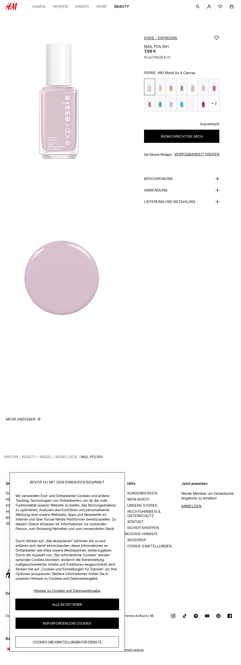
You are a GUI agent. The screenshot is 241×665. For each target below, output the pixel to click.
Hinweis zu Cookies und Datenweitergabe (67, 591)
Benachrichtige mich (182, 136)
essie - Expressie (160, 38)
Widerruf (136, 540)
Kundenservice (142, 493)
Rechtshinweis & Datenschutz (144, 513)
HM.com (11, 457)
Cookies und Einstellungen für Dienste (67, 642)
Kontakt (135, 522)
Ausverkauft (209, 124)
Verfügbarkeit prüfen (196, 154)
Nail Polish (92, 457)
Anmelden (191, 506)
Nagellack (66, 457)
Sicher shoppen (143, 528)
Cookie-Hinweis (142, 534)
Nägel (46, 457)
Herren (60, 6)
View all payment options (126, 650)
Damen (38, 6)
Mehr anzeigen (20, 419)
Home (101, 6)
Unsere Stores (142, 505)
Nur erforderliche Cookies (67, 623)
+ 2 (214, 103)
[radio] (149, 87)
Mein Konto (138, 499)
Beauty (121, 6)
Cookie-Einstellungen (149, 546)
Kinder (82, 6)
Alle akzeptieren (67, 605)
